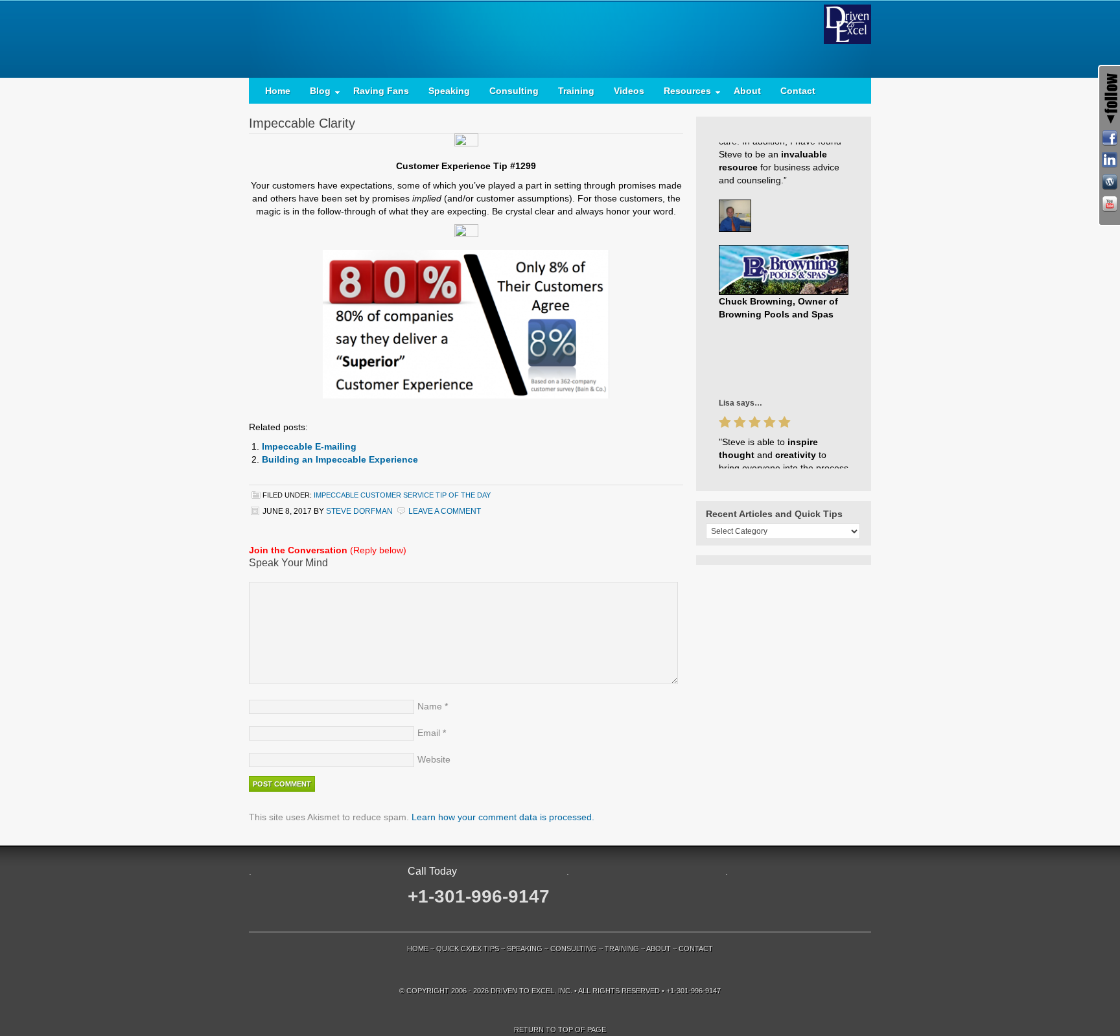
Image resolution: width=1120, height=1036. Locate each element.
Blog (315, 94)
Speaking (449, 91)
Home (277, 91)
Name (429, 706)
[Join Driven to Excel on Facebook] (1109, 138)
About (747, 91)
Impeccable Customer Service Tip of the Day (402, 495)
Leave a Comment (444, 511)
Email (428, 733)
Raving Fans (381, 91)
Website (433, 759)
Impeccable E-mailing (309, 446)
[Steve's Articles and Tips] (1109, 182)
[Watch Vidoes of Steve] (1109, 204)
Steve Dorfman (359, 511)
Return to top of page (560, 1029)
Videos (629, 91)
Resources (682, 94)
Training (576, 91)
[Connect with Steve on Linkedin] (1109, 160)
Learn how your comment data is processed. (503, 817)
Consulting (514, 91)
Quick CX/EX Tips (467, 948)
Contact (797, 91)
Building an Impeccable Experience (340, 459)
